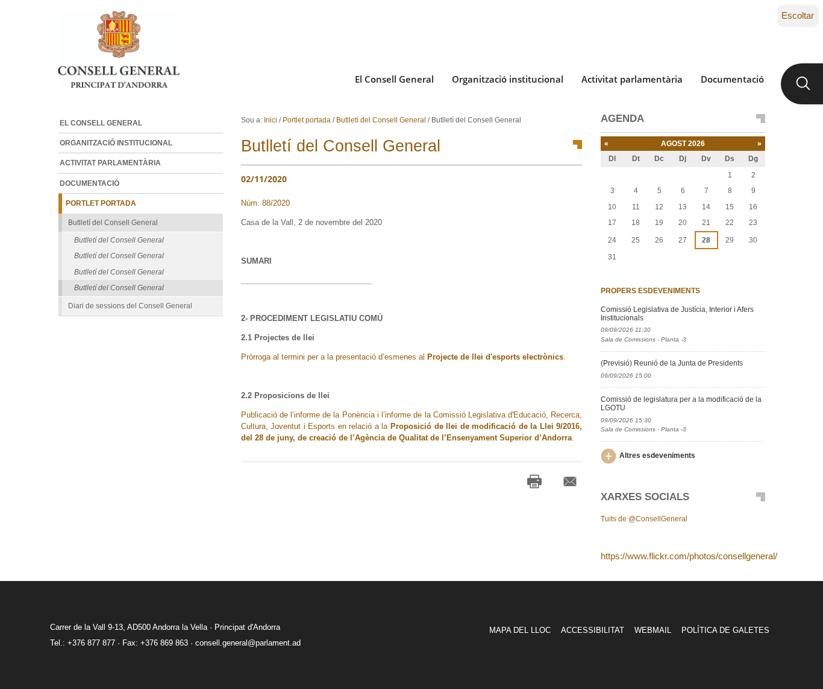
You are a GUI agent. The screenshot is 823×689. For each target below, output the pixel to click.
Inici (270, 120)
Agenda (622, 118)
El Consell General (394, 79)
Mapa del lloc (520, 630)
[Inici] (118, 49)
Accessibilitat (592, 630)
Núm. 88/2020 (265, 203)
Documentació (732, 79)
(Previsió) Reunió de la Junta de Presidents (672, 363)
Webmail (652, 630)
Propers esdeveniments (650, 291)
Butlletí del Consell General (381, 120)
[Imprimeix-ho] (534, 481)
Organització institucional (507, 79)
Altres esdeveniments (657, 455)
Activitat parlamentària (632, 79)
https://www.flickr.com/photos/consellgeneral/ (689, 556)
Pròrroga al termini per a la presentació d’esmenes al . (409, 356)
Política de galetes (725, 630)
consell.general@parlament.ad (248, 642)
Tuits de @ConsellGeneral (644, 519)
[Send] (570, 481)
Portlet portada (307, 120)
